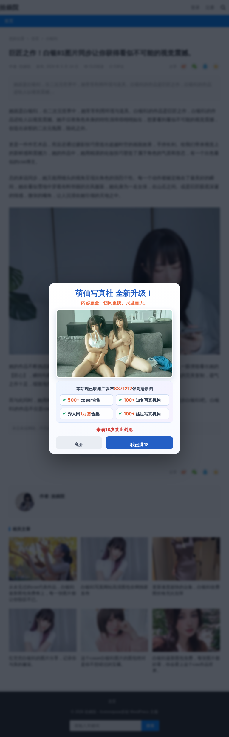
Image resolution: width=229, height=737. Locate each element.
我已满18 (139, 444)
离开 (79, 444)
